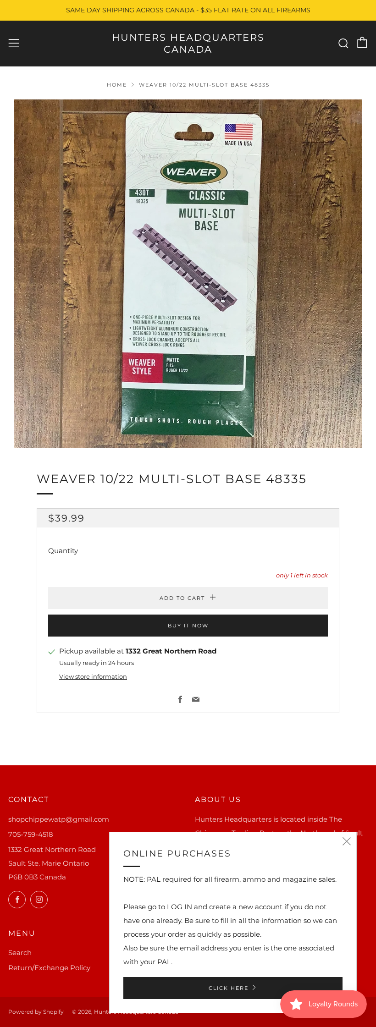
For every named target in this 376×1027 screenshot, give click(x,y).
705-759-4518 (30, 834)
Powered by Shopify (36, 1011)
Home (117, 85)
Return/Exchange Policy (49, 967)
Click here (229, 988)
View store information (93, 676)
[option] (188, 273)
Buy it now (188, 625)
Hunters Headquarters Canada (188, 43)
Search (20, 952)
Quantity (63, 550)
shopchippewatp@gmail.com (58, 819)
